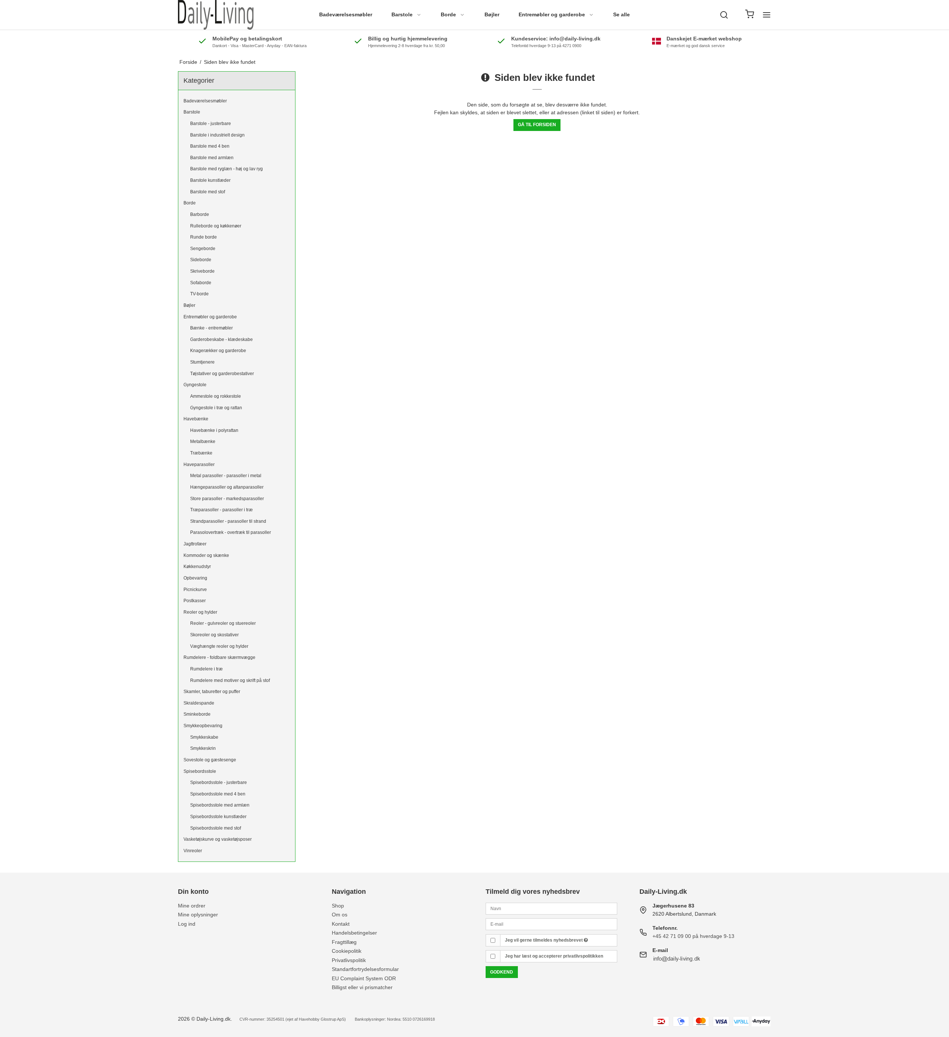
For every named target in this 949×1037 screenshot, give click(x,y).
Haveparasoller (199, 464)
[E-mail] (551, 924)
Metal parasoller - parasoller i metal (225, 475)
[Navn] (551, 908)
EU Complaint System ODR (364, 978)
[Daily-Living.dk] (216, 15)
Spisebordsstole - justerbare (218, 782)
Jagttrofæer (194, 544)
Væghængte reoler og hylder (219, 646)
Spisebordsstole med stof (215, 828)
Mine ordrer (191, 906)
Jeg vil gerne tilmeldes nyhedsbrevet (544, 940)
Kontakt (341, 924)
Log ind (186, 924)
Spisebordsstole (199, 771)
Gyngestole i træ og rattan (216, 407)
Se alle (621, 14)
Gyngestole (194, 384)
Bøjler (492, 14)
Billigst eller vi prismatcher (362, 987)
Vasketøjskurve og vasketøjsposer (217, 839)
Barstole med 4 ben (209, 146)
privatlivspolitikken (583, 956)
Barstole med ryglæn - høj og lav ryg (226, 168)
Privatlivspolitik (349, 960)
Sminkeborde (197, 714)
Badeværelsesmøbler (345, 14)
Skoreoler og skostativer (214, 634)
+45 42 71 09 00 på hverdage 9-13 (693, 936)
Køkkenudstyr (197, 566)
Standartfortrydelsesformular (365, 969)
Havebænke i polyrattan (214, 430)
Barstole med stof (207, 191)
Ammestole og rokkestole (215, 396)
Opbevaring (195, 578)
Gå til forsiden (537, 124)
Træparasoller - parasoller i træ (221, 509)
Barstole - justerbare (210, 123)
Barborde (199, 214)
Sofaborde (200, 282)
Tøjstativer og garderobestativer (222, 373)
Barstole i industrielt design (217, 135)
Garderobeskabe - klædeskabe (221, 339)
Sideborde (200, 259)
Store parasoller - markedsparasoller (227, 498)
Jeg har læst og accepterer (554, 956)
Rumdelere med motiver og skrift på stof (230, 680)
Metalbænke (202, 441)
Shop (338, 906)
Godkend (501, 972)
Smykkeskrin (203, 748)
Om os (339, 915)
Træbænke (201, 453)
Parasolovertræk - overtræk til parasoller (230, 532)
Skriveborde (202, 271)
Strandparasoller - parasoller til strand (228, 521)
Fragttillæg (344, 942)
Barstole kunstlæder (210, 180)
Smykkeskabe (204, 737)
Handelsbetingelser (354, 933)
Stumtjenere (202, 362)
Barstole (402, 14)
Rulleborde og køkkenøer (215, 226)
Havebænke (195, 418)
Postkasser (194, 600)
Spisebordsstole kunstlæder (218, 816)
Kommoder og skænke (206, 555)
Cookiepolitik (346, 951)
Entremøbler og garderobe (552, 14)
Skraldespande (198, 703)
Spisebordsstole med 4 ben (217, 794)
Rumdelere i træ (206, 669)
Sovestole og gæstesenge (209, 759)
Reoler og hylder (200, 612)
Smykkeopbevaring (202, 725)
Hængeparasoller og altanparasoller (227, 487)
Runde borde (203, 237)
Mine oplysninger (198, 915)
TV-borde (199, 293)
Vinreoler (192, 850)
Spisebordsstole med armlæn (219, 805)
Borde (448, 14)
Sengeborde (202, 248)
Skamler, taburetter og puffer (211, 691)
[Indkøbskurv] (749, 15)
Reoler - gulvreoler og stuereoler (223, 623)
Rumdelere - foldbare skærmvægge (219, 657)
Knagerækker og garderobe (218, 350)
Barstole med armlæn (212, 157)
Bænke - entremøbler (211, 328)
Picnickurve (195, 589)
